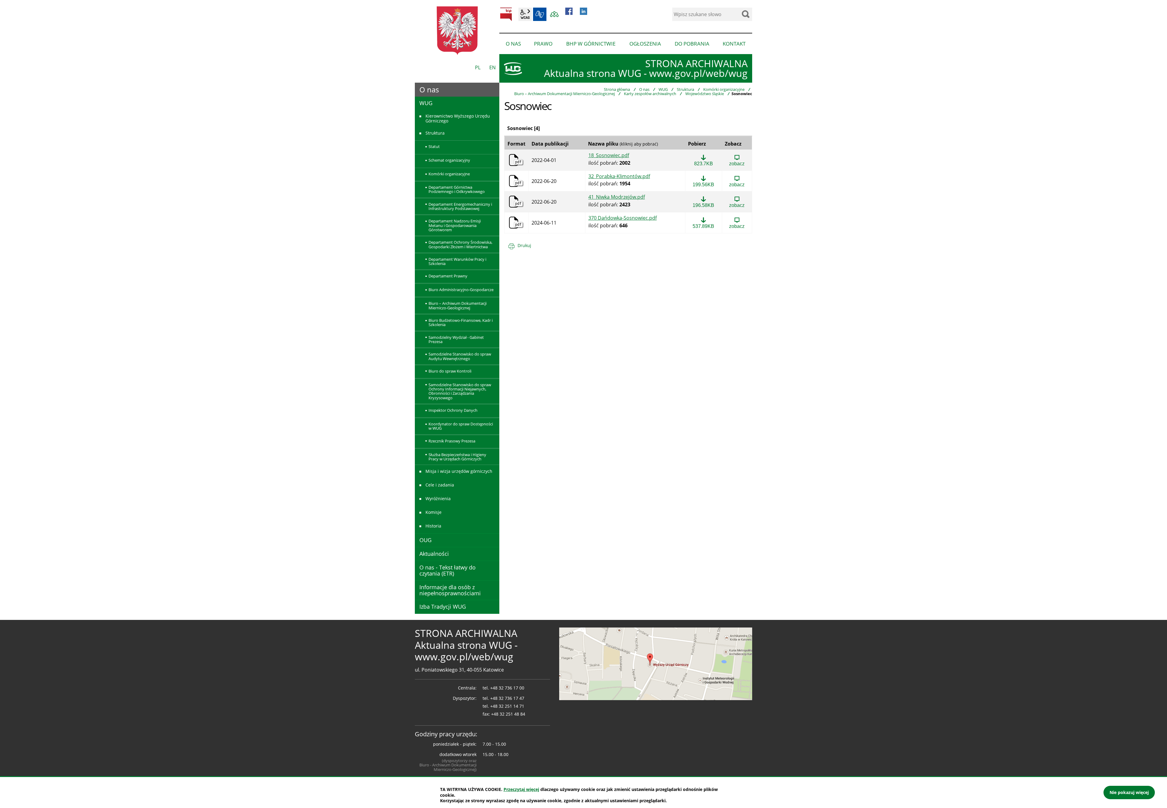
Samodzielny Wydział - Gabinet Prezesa (456, 339)
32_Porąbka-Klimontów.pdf (619, 176)
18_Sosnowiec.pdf (608, 155)
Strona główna (617, 89)
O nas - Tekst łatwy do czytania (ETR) (447, 570)
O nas (644, 89)
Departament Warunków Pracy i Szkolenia (457, 261)
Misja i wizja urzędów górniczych (458, 471)
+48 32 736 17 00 (507, 688)
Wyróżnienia (438, 498)
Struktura (685, 89)
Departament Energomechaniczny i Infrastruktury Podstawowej (460, 206)
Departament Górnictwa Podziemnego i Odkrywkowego (457, 189)
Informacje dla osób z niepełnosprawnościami (450, 590)
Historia (433, 526)
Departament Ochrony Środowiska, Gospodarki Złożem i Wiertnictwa (460, 244)
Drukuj (524, 245)
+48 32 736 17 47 (507, 698)
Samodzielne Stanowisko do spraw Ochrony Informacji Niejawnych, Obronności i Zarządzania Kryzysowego (460, 391)
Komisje (433, 512)
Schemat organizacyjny (449, 160)
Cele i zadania (439, 485)
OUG (425, 540)
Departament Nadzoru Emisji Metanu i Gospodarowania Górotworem (455, 225)
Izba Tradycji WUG (442, 606)
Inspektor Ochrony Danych (453, 410)
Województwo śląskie (704, 93)
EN (492, 67)
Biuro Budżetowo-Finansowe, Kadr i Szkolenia (461, 322)
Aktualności (434, 553)
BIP (506, 14)
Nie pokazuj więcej (1129, 792)
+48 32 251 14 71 (507, 706)
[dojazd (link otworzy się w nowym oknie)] (655, 663)
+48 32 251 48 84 (508, 714)
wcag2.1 (525, 14)
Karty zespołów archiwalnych (650, 93)
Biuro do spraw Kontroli (450, 371)
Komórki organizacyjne (724, 89)
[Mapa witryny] (554, 14)
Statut (434, 146)
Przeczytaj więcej (521, 789)
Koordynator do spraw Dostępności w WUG (461, 426)
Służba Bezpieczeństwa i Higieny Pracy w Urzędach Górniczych (457, 457)
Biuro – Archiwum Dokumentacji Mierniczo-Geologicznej (564, 93)
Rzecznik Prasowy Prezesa (452, 441)
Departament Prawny (448, 276)
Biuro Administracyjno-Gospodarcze (461, 289)
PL (477, 67)
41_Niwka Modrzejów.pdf (616, 197)
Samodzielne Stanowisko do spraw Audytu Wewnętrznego (460, 356)
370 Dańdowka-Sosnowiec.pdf (622, 218)
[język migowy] (539, 14)
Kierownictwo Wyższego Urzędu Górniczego (457, 118)
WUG (663, 89)
